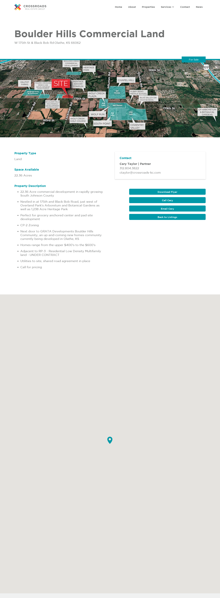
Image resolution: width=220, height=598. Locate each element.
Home (118, 7)
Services (166, 7)
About (132, 7)
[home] (30, 7)
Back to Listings (167, 217)
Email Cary (167, 208)
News (199, 7)
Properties (148, 7)
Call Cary (167, 200)
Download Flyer (167, 192)
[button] (167, 6)
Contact (185, 7)
